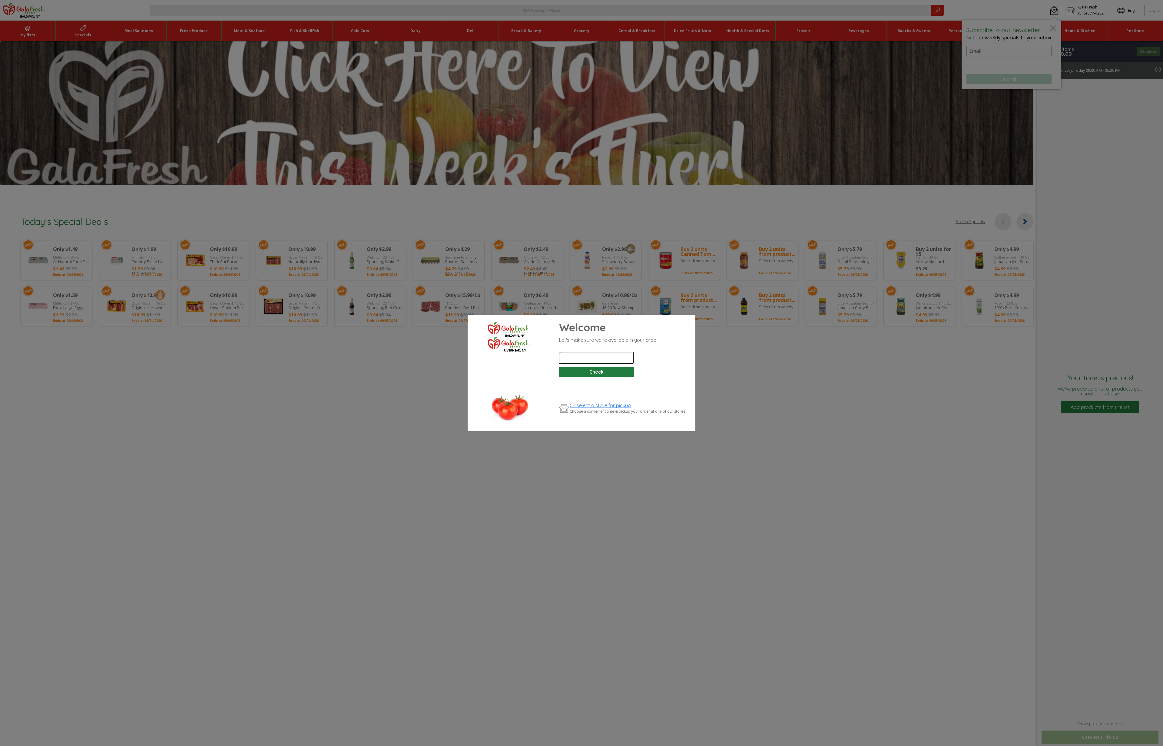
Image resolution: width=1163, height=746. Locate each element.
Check (596, 372)
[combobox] (596, 358)
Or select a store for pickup (600, 405)
